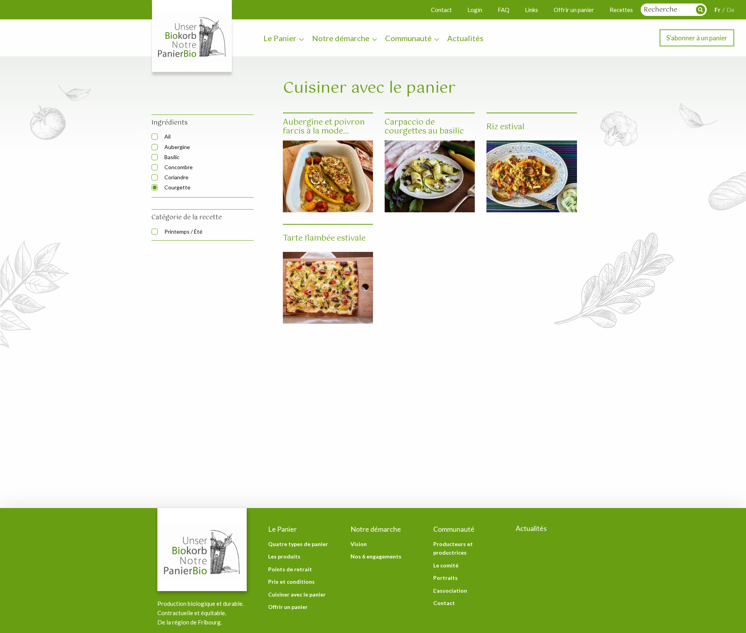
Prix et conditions (291, 581)
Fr (717, 9)
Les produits (284, 556)
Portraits (445, 577)
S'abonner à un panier (696, 38)
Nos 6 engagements (375, 556)
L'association (450, 590)
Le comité (445, 565)
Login (474, 9)
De (730, 9)
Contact (441, 9)
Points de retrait (290, 569)
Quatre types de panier (298, 544)
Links (531, 9)
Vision (358, 544)
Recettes (621, 9)
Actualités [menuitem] (465, 38)
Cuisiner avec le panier (297, 594)
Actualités (531, 528)
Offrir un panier (574, 9)
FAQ (503, 9)
